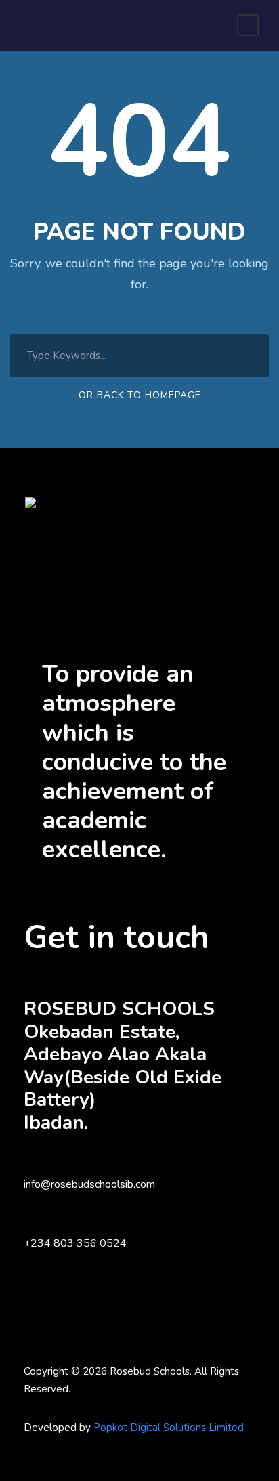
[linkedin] (52, 1408)
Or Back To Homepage (140, 395)
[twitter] (76, 1408)
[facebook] (29, 1408)
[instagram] (100, 1408)
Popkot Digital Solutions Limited (168, 1427)
